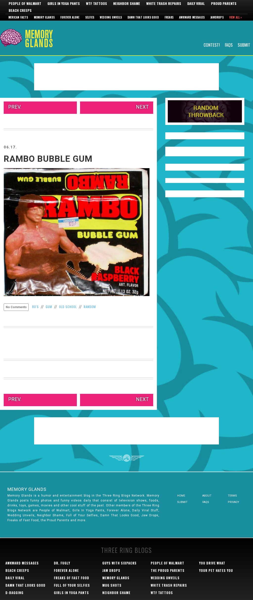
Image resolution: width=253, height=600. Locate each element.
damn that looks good (25, 585)
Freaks (169, 17)
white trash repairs (169, 585)
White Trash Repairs (163, 3)
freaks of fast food (71, 577)
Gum (49, 306)
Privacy (233, 502)
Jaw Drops (111, 570)
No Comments (16, 307)
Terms (232, 495)
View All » (235, 17)
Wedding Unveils (111, 17)
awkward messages (22, 562)
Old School (68, 306)
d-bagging (14, 592)
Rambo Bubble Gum (48, 159)
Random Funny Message (205, 111)
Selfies (89, 17)
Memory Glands (44, 17)
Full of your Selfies (72, 585)
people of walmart (167, 562)
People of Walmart (25, 3)
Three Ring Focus (126, 458)
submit (182, 502)
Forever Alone (70, 17)
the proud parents (168, 570)
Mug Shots (112, 585)
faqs (205, 502)
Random (90, 306)
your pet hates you (216, 570)
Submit (244, 44)
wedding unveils (165, 577)
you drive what (212, 562)
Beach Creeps (20, 10)
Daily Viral (196, 3)
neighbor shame (116, 592)
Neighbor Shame (126, 3)
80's (35, 306)
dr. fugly (62, 562)
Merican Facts (18, 17)
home (181, 495)
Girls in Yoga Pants (63, 3)
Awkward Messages (192, 17)
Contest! (212, 44)
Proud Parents (223, 3)
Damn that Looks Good (143, 17)
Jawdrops (217, 17)
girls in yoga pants (71, 592)
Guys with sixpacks (119, 562)
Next (142, 107)
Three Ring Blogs (126, 550)
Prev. (14, 107)
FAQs (229, 44)
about (206, 495)
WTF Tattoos (96, 3)
